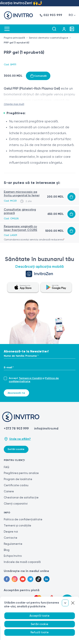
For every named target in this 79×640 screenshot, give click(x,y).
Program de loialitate (18, 479)
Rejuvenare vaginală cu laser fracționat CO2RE (20, 228)
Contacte (10, 537)
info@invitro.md (46, 428)
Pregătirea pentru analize (21, 473)
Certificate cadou (16, 485)
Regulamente (13, 543)
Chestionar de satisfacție (21, 497)
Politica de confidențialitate (23, 519)
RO (71, 15)
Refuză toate (40, 632)
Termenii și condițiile (17, 525)
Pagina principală (14, 37)
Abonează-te (16, 392)
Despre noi (11, 531)
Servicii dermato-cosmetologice (48, 37)
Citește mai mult (14, 104)
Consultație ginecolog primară (20, 211)
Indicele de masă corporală (22, 562)
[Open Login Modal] (64, 29)
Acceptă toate (39, 615)
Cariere (9, 491)
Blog (6, 550)
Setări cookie (16, 449)
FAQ (6, 467)
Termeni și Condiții (30, 378)
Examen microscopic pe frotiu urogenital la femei (21, 193)
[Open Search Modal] (54, 29)
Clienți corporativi (16, 503)
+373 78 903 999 (16, 428)
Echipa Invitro (13, 555)
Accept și (34, 380)
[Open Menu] (7, 29)
